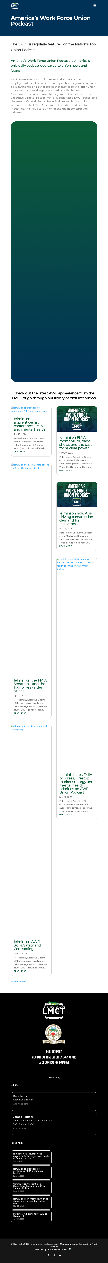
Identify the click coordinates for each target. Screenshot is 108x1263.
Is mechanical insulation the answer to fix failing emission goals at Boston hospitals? (31, 1156)
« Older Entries (18, 981)
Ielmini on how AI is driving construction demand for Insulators (76, 518)
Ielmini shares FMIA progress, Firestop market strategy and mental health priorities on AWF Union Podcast (76, 783)
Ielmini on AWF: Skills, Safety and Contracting (27, 945)
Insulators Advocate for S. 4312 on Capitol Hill (30, 1215)
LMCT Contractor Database (54, 1062)
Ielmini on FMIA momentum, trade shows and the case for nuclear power (76, 442)
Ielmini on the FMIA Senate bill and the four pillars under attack (30, 685)
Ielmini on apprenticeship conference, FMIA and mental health (29, 424)
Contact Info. (21, 1104)
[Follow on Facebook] (48, 1255)
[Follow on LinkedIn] (59, 1255)
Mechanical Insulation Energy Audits (54, 1056)
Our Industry (54, 1051)
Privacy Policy (54, 1078)
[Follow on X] (54, 1255)
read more (20, 451)
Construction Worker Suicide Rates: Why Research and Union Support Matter (29, 1186)
